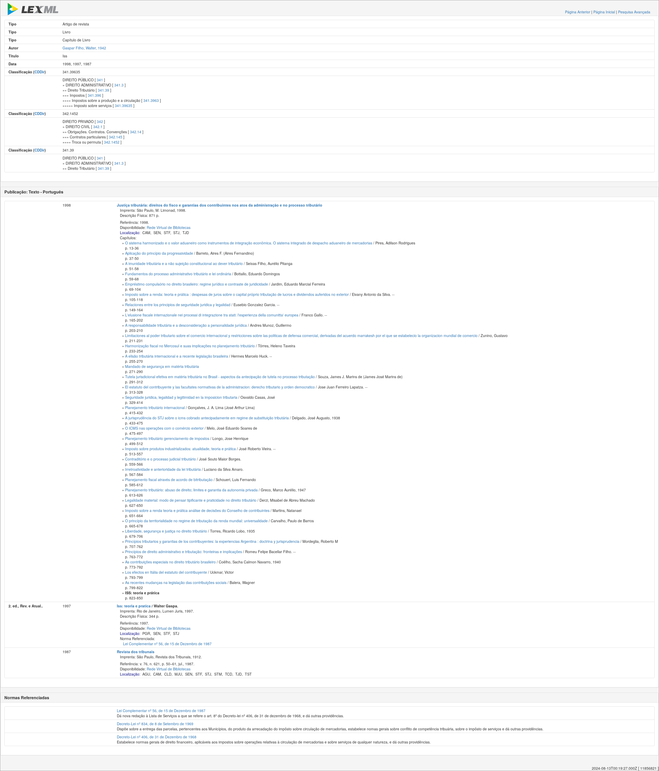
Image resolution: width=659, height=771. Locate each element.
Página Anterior (577, 11)
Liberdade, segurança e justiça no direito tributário (166, 531)
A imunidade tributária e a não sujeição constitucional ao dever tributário (184, 263)
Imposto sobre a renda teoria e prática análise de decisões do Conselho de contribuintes (197, 510)
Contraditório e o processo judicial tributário (160, 459)
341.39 (103, 90)
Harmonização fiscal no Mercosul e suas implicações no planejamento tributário (190, 345)
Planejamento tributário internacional (155, 407)
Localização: (130, 232)
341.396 (94, 95)
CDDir (39, 71)
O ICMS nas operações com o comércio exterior (164, 428)
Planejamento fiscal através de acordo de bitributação (169, 479)
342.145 (115, 136)
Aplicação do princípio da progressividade (159, 253)
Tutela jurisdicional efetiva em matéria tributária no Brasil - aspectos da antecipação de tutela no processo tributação (220, 376)
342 (100, 121)
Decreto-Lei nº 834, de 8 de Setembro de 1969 (155, 723)
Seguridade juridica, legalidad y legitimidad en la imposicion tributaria (181, 397)
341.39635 (123, 105)
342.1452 (111, 142)
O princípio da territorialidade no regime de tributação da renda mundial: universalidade (196, 520)
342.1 (97, 126)
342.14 (135, 131)
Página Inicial (604, 11)
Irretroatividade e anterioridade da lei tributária (163, 469)
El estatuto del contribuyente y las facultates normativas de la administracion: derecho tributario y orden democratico (220, 386)
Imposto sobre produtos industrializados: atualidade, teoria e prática (180, 448)
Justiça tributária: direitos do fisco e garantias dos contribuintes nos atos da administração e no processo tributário (219, 205)
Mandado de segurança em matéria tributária (162, 366)
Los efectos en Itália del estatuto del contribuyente (166, 572)
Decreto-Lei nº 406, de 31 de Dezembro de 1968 (156, 736)
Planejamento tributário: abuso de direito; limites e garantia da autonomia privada (191, 489)
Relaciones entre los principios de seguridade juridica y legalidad (177, 304)
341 (100, 79)
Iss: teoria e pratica (134, 605)
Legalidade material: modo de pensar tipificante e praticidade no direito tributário (190, 500)
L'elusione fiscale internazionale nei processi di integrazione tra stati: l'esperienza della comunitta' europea (211, 314)
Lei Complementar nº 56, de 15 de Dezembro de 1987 (167, 643)
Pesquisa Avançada (634, 11)
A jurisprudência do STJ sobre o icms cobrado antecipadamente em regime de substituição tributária (207, 417)
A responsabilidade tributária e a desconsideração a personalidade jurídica (186, 325)
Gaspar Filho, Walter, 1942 (84, 47)
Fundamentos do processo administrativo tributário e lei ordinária (178, 273)
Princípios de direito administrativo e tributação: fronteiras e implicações (183, 551)
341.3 (119, 84)
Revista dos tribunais (135, 651)
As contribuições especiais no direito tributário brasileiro (170, 561)
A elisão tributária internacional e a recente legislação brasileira (176, 356)
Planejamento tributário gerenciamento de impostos (167, 438)
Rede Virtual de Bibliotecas (168, 227)
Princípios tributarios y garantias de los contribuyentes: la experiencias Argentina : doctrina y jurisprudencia (212, 541)
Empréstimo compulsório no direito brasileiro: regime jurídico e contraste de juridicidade (196, 284)
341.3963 (151, 100)
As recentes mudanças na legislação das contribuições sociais (176, 582)
